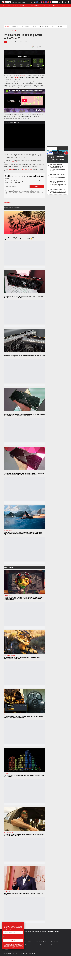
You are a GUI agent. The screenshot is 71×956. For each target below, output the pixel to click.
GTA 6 (34, 26)
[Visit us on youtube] (44, 2)
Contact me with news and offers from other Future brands (13, 936)
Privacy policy (54, 941)
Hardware (15, 6)
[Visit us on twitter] (39, 2)
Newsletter (56, 6)
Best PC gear (15, 26)
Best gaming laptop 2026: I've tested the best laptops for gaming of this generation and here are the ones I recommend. (58, 183)
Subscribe (55, 2)
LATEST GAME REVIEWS (62, 148)
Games (8, 6)
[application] (24, 136)
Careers (53, 944)
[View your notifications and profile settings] (65, 2)
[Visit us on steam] (35, 2)
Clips (53, 26)
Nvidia (16, 77)
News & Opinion (24, 6)
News (5, 42)
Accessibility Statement (41, 944)
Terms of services (21, 190)
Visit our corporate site (53, 931)
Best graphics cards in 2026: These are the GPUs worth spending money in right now (57, 176)
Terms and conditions (41, 941)
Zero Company (25, 26)
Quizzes (60, 26)
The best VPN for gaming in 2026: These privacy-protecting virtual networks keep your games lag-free (58, 159)
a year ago (22, 75)
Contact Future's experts (25, 941)
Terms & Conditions (11, 946)
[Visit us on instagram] (41, 2)
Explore (63, 6)
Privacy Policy (18, 945)
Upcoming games (44, 26)
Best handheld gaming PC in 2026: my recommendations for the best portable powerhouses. (58, 191)
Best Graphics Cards (27, 169)
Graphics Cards (13, 30)
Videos (49, 6)
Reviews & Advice (35, 6)
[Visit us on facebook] (37, 2)
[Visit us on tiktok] (50, 2)
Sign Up (13, 940)
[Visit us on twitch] (46, 2)
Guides (43, 6)
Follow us (35, 46)
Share (7, 46)
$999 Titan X (13, 162)
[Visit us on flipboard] (48, 2)
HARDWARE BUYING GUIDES (52, 148)
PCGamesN (11, 169)
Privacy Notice (8, 191)
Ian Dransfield (12, 41)
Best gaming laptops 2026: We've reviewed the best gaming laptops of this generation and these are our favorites (57, 167)
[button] (68, 2)
